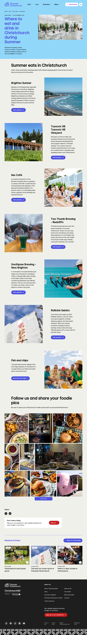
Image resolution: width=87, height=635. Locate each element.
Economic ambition (50, 595)
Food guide (22, 11)
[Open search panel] (80, 4)
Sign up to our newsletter (55, 615)
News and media (69, 595)
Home (6, 11)
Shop (45, 591)
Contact (66, 598)
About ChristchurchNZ (51, 588)
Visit (10, 11)
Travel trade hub (49, 601)
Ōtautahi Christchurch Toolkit (53, 598)
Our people (67, 591)
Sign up (53, 523)
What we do (68, 588)
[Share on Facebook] (6, 513)
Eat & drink (15, 11)
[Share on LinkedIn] (10, 513)
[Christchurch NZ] (13, 4)
